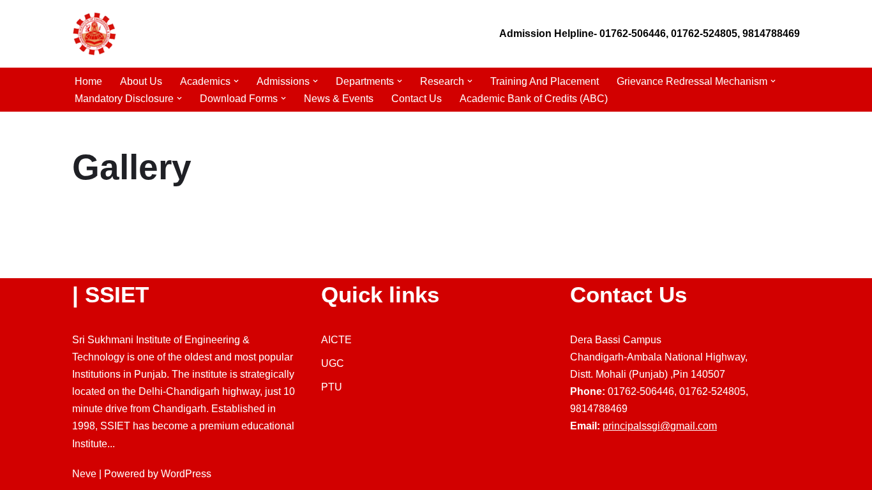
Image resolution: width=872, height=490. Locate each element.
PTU (331, 387)
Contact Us (416, 98)
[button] (236, 81)
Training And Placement (544, 81)
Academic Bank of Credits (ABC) (534, 98)
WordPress (186, 473)
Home (88, 81)
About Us (141, 81)
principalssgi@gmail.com (660, 425)
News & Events (338, 98)
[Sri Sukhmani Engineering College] (94, 33)
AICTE (336, 339)
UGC (332, 363)
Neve (84, 473)
